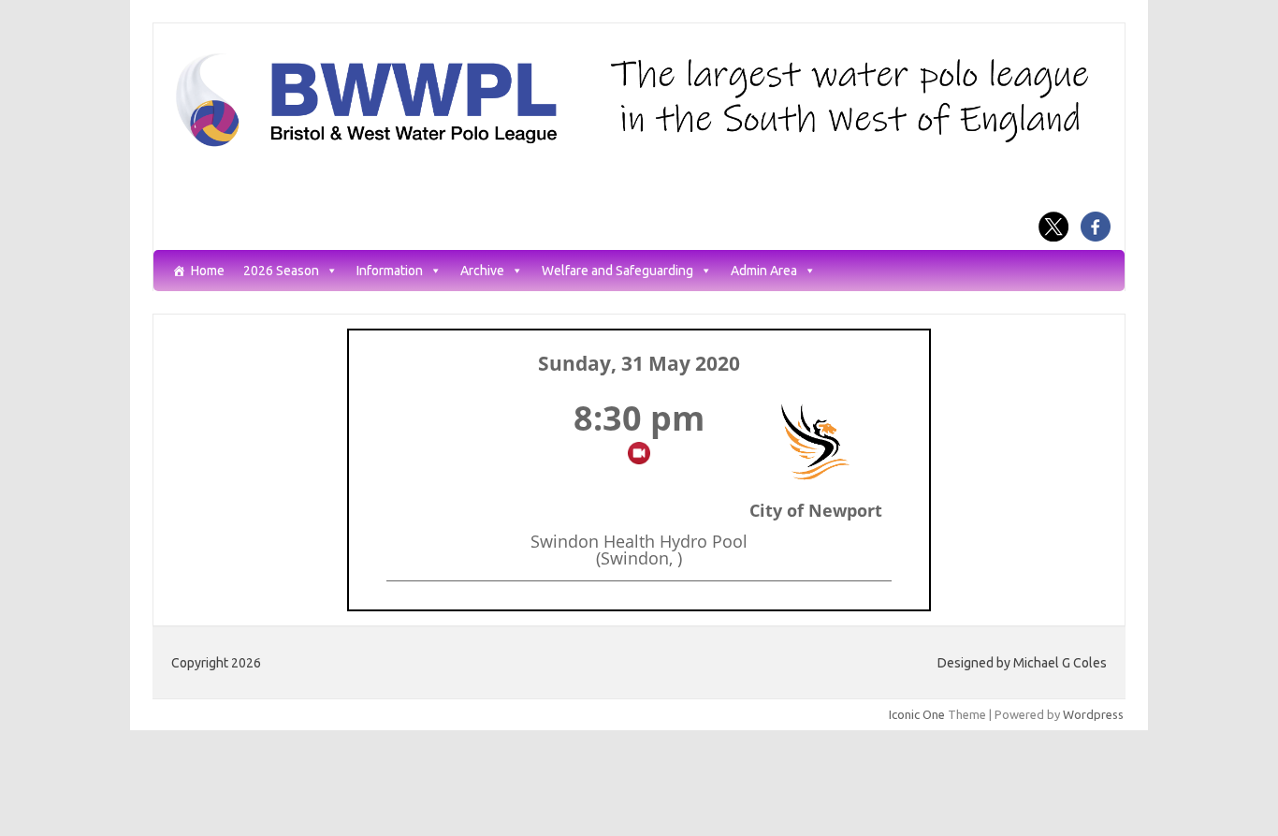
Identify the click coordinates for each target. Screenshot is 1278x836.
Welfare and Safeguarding (617, 271)
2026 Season (281, 271)
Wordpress (1093, 714)
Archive (482, 271)
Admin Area (764, 271)
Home (208, 271)
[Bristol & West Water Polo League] (639, 145)
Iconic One (917, 714)
